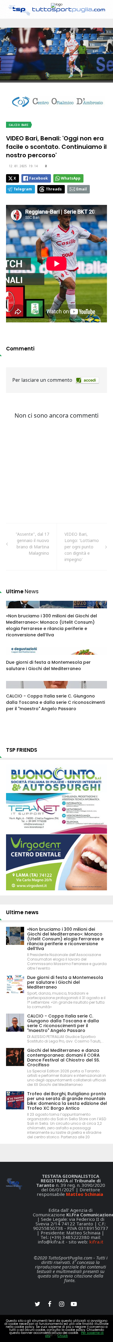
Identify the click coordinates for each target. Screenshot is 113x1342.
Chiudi (63, 1336)
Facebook (38, 178)
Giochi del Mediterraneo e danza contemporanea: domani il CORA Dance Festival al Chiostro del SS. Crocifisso (63, 1057)
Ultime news (22, 912)
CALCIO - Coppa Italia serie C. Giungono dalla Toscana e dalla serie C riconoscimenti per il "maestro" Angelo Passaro (55, 702)
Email (81, 189)
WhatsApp (70, 178)
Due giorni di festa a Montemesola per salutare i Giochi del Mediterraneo (48, 665)
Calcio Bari (19, 125)
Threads (54, 189)
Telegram (23, 189)
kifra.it (96, 1242)
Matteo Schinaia (84, 1194)
